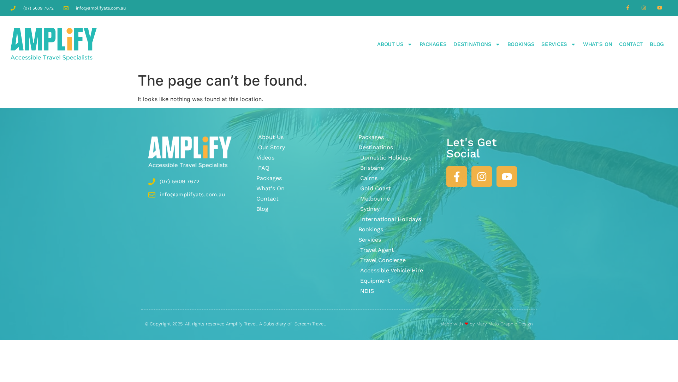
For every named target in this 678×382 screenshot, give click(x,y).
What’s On (597, 44)
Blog (657, 44)
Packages (433, 44)
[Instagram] (644, 8)
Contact (631, 44)
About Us (390, 44)
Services (554, 44)
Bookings (521, 44)
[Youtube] (659, 8)
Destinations (472, 44)
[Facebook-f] (628, 8)
